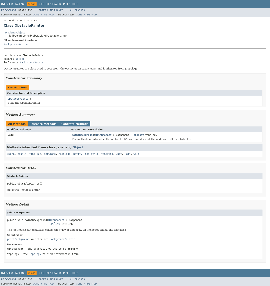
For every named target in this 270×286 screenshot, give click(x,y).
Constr (37, 14)
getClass (50, 153)
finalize (35, 153)
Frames (43, 10)
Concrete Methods (74, 123)
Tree (41, 4)
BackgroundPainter (16, 44)
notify (77, 153)
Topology (138, 134)
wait (119, 153)
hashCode (64, 153)
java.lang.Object (14, 32)
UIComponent (103, 134)
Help (75, 4)
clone (11, 153)
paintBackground (83, 134)
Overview (7, 4)
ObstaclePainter (19, 98)
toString (107, 153)
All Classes (77, 10)
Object (19, 58)
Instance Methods (43, 123)
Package (20, 4)
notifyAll (91, 153)
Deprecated (53, 4)
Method (49, 14)
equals (21, 153)
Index (66, 4)
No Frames (56, 10)
